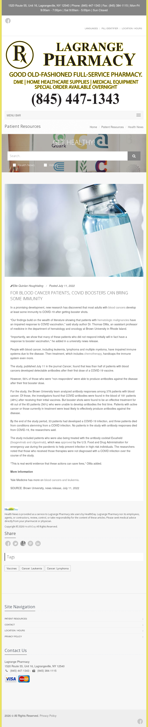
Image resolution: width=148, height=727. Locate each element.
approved (66, 442)
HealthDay (30, 526)
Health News (26, 165)
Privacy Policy (13, 636)
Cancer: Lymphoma (58, 568)
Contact (10, 624)
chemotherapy (93, 353)
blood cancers (116, 307)
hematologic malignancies (113, 320)
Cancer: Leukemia (32, 568)
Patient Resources (112, 127)
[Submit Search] (134, 156)
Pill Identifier (110, 28)
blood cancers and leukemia (61, 480)
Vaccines (12, 568)
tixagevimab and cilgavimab (28, 442)
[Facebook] (8, 20)
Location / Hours (132, 28)
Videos (53, 165)
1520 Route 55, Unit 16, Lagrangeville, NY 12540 (38, 5)
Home (93, 127)
